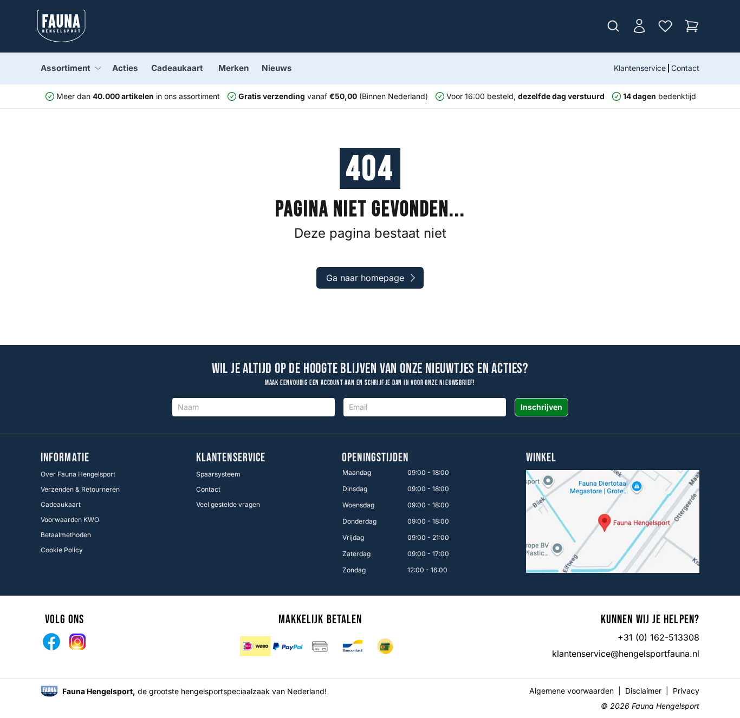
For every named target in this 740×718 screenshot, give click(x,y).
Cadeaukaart (177, 68)
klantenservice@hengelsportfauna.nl (625, 653)
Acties (125, 68)
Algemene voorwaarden (571, 690)
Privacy (686, 690)
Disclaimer (643, 690)
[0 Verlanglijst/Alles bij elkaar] (665, 26)
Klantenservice (640, 68)
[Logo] (61, 26)
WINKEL (541, 458)
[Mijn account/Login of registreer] (639, 26)
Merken (233, 68)
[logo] (49, 691)
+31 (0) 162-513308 (658, 637)
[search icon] (613, 26)
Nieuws (277, 68)
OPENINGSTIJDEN (375, 458)
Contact (685, 68)
